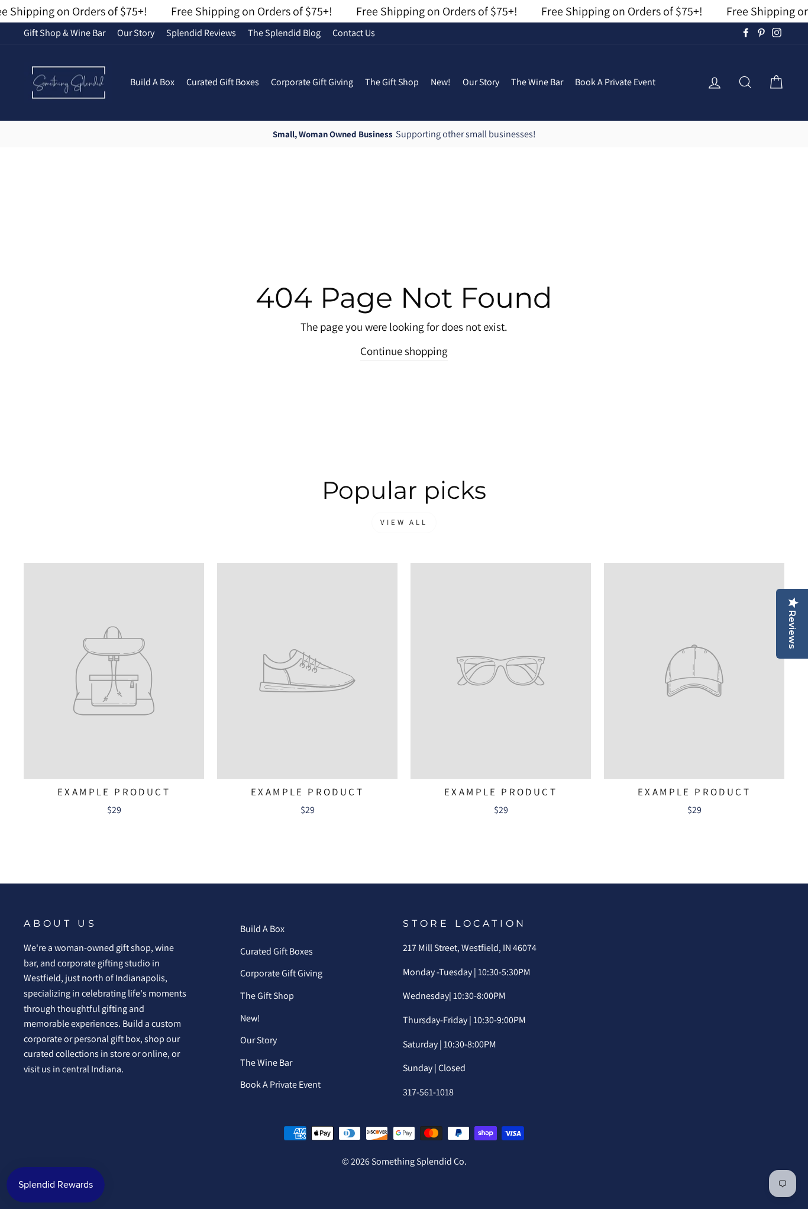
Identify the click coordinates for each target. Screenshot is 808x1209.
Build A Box (152, 82)
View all (404, 522)
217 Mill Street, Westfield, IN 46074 (469, 948)
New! (441, 82)
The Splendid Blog (284, 33)
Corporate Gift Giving (312, 82)
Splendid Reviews (201, 33)
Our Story (135, 33)
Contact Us (353, 33)
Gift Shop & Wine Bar (64, 33)
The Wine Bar (537, 82)
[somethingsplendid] (68, 82)
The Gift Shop (392, 82)
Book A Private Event (615, 82)
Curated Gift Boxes (222, 82)
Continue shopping (404, 351)
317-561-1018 (428, 1092)
